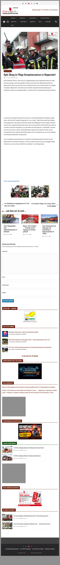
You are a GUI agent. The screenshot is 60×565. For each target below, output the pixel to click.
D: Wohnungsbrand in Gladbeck (47, 387)
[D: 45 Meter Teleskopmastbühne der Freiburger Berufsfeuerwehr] (7, 457)
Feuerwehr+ (22, 18)
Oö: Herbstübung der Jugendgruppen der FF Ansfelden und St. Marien (16, 204)
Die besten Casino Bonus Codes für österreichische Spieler (23, 332)
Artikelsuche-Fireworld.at (50, 549)
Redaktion (32, 22)
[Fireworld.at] (4, 22)
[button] (16, 18)
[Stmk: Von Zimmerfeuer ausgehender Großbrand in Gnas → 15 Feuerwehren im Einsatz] (7, 525)
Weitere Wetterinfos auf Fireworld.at (30, 322)
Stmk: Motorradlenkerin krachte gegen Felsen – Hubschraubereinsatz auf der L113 (29, 339)
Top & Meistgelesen (44, 18)
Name (3, 277)
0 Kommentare (15, 78)
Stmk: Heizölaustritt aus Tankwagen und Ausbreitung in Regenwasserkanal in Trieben (49, 230)
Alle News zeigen (36, 10)
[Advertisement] (14, 406)
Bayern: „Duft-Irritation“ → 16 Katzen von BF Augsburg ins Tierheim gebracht (30, 229)
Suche (12, 25)
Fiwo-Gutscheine (53, 10)
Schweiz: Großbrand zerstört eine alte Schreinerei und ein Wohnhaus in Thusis (33, 392)
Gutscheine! (48, 22)
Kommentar (5, 251)
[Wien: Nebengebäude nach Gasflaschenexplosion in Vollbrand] (10, 215)
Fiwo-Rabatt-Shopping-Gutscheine (12, 549)
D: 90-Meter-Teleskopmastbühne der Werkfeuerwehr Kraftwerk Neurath (29, 448)
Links (40, 22)
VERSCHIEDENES (32, 18)
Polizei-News (23, 22)
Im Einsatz (13, 18)
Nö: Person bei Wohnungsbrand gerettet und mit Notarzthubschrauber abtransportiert (30, 347)
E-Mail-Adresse (5, 285)
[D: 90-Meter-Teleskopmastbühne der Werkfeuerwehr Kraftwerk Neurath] (7, 449)
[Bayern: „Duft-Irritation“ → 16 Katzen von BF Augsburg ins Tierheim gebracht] (30, 215)
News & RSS (13, 22)
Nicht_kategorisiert (7, 71)
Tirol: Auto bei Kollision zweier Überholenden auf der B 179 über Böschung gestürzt (31, 516)
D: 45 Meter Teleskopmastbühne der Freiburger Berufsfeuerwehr (27, 456)
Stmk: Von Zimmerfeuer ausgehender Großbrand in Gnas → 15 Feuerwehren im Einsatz (32, 524)
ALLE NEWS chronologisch (25, 549)
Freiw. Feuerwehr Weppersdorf (11, 181)
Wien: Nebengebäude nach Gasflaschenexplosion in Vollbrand (10, 229)
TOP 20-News (45, 10)
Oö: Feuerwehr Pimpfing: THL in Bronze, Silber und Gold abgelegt (43, 205)
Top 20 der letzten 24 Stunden (38, 549)
